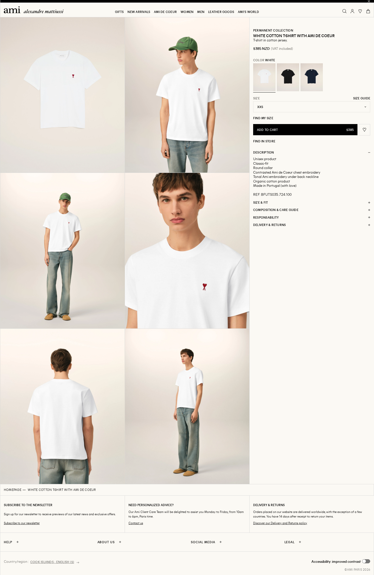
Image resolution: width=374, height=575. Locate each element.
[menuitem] (119, 11)
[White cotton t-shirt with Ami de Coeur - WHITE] (264, 77)
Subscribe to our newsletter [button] (22, 523)
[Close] (369, 1)
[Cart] (368, 11)
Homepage (12, 490)
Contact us (135, 523)
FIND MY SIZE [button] (263, 118)
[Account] (352, 11)
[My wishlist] (360, 11)
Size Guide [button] (361, 98)
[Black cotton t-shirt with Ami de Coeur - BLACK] (288, 77)
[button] (62, 95)
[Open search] (344, 11)
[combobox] (311, 106)
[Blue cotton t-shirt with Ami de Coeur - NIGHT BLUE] (311, 77)
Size (256, 98)
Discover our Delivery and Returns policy (280, 523)
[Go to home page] (35, 10)
